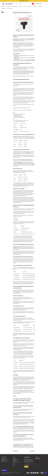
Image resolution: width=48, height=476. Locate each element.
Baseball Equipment (15, 459)
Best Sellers (14, 460)
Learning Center (3, 8)
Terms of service (16, 472)
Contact (5, 472)
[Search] (33, 4)
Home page (14, 458)
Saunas (24, 6)
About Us (14, 465)
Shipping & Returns (9, 472)
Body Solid (34, 6)
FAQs (13, 464)
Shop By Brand (40, 6)
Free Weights (9, 6)
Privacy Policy (12, 472)
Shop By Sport (29, 6)
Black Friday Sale (9, 8)
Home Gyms (3, 6)
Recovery (20, 6)
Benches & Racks (14, 6)
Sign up (26, 466)
